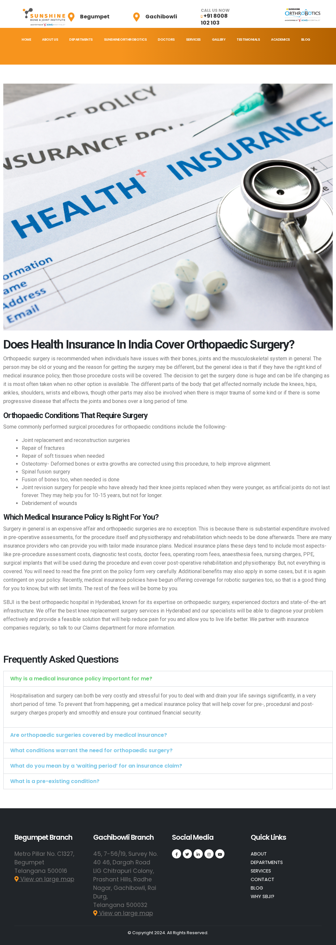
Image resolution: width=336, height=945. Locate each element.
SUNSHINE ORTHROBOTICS (125, 39)
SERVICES (193, 39)
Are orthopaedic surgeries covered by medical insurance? (88, 735)
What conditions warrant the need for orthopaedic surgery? (91, 750)
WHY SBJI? (262, 896)
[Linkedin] (198, 853)
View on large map (46, 879)
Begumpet (95, 16)
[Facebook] (176, 853)
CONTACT (262, 879)
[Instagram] (209, 853)
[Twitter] (187, 853)
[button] (168, 678)
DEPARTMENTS (81, 39)
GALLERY (219, 39)
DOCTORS (166, 39)
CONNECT (30, 65)
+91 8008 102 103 (214, 19)
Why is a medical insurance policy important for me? (81, 678)
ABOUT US (50, 39)
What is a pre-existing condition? (54, 781)
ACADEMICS (280, 39)
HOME (26, 39)
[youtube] (219, 853)
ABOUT (259, 854)
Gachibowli (161, 16)
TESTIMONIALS (248, 39)
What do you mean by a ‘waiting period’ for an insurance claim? (96, 766)
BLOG (305, 39)
